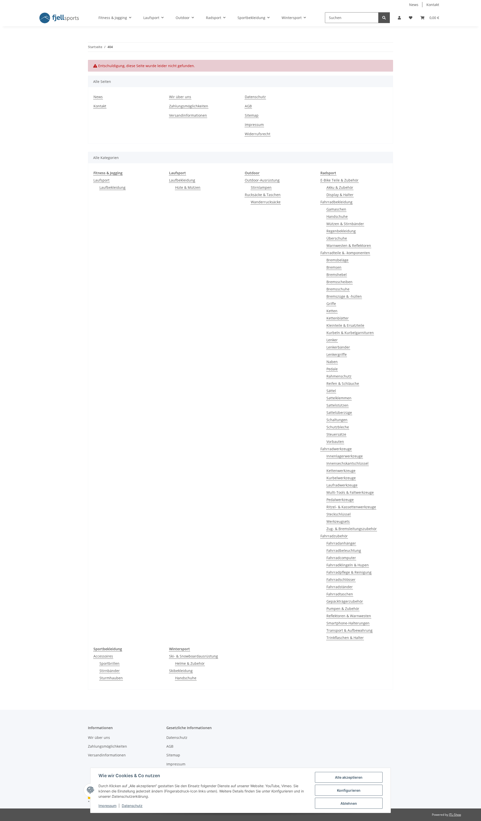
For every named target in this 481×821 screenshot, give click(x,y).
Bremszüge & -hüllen (344, 296)
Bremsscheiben (339, 281)
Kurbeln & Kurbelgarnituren (350, 332)
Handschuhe (337, 216)
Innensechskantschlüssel (347, 463)
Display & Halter (339, 194)
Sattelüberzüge (339, 412)
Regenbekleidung (341, 231)
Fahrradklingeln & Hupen (347, 565)
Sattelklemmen (338, 398)
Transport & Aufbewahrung (349, 630)
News (413, 4)
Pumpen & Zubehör (342, 608)
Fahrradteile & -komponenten (345, 252)
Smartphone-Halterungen (348, 623)
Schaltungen (336, 419)
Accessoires (103, 656)
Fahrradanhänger (341, 543)
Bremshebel (336, 274)
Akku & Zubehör (339, 187)
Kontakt (432, 4)
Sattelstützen (337, 405)
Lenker (332, 340)
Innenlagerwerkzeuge (344, 456)
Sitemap (252, 115)
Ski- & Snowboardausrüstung (193, 656)
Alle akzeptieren (349, 777)
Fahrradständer (339, 586)
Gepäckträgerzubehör (344, 601)
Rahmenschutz (338, 376)
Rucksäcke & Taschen (263, 194)
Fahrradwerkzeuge (336, 448)
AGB (248, 106)
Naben (332, 361)
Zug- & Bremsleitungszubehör (351, 528)
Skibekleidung (181, 670)
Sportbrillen (109, 663)
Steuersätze (336, 434)
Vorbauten (335, 441)
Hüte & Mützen (187, 187)
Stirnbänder (109, 670)
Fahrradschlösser (340, 579)
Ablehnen (348, 803)
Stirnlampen (261, 187)
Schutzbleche (337, 427)
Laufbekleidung (112, 187)
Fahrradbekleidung (336, 202)
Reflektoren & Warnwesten (348, 615)
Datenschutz (132, 805)
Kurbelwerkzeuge (341, 477)
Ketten (331, 310)
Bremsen (333, 267)
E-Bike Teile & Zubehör (339, 180)
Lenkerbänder (338, 347)
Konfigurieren (348, 790)
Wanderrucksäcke (266, 202)
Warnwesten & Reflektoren (348, 245)
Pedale (332, 369)
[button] (399, 17)
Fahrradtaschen (339, 594)
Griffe (331, 303)
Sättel (331, 390)
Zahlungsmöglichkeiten (188, 106)
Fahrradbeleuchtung (343, 550)
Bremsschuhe (337, 289)
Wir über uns (180, 96)
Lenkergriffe (336, 354)
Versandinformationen (188, 115)
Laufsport (101, 180)
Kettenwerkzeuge (340, 470)
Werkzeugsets (338, 521)
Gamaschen (336, 209)
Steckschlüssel (338, 514)
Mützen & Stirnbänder (345, 223)
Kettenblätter (337, 318)
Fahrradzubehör (334, 536)
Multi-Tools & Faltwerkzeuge (350, 492)
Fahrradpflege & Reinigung (349, 572)
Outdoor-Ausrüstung (262, 180)
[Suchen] (384, 17)
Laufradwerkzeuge (341, 485)
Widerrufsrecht (257, 133)
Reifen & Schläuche (342, 383)
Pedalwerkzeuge (340, 499)
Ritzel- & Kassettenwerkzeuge (351, 507)
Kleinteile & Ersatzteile (345, 325)
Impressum (107, 805)
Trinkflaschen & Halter (345, 637)
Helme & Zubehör (190, 663)
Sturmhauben (111, 678)
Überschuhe (336, 238)
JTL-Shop (455, 814)
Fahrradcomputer (341, 557)
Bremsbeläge (337, 260)
